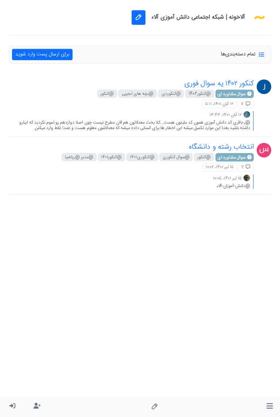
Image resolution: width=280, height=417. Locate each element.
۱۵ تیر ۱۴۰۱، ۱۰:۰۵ (227, 178)
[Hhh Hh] (247, 178)
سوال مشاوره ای (231, 94)
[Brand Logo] (259, 17)
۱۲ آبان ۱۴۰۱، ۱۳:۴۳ (225, 114)
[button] (269, 407)
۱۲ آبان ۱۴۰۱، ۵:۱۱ (219, 104)
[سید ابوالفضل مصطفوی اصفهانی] (264, 150)
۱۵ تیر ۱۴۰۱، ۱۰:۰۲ (220, 167)
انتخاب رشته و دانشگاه (221, 147)
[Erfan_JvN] (247, 115)
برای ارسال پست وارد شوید (42, 54)
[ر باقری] (264, 86)
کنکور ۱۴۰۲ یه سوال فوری (219, 84)
